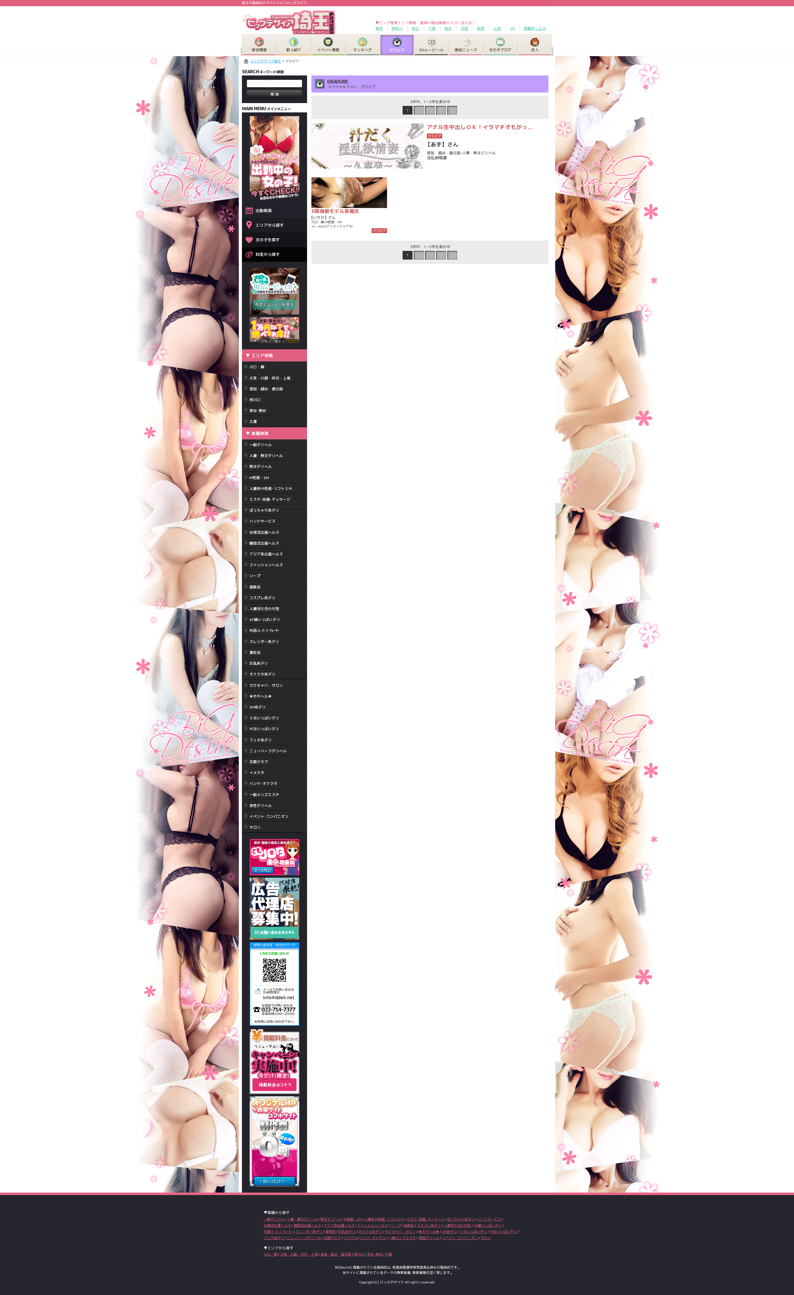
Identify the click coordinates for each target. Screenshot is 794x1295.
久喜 (253, 421)
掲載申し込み (535, 28)
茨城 (464, 28)
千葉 (431, 28)
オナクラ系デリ (262, 674)
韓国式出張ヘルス (264, 543)
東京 (379, 28)
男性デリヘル (260, 805)
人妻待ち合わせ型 (264, 608)
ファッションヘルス (266, 565)
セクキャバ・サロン (266, 685)
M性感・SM (259, 477)
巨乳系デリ (258, 663)
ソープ (255, 575)
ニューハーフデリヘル (268, 751)
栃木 (448, 28)
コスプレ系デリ (262, 597)
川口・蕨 (256, 366)
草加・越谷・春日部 (266, 389)
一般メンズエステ (264, 794)
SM (512, 28)
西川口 (255, 399)
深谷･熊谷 (257, 410)
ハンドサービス (262, 521)
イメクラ (256, 772)
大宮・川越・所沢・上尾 (269, 378)
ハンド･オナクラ (263, 783)
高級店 (255, 587)
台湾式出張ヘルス (264, 532)
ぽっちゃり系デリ (264, 510)
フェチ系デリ (260, 740)
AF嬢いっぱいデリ (264, 619)
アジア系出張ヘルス (266, 554)
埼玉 (415, 28)
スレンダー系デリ (264, 641)
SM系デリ (257, 707)
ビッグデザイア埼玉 (265, 61)
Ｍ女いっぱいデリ (264, 728)
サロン (255, 827)
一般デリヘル (260, 444)
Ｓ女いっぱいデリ (264, 718)
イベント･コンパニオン (268, 816)
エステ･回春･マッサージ (269, 499)
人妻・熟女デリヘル (266, 455)
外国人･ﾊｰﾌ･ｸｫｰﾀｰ (264, 630)
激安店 (255, 652)
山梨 (497, 28)
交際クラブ (258, 761)
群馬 (480, 28)
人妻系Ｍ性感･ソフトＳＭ (270, 488)
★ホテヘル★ (260, 696)
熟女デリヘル (260, 466)
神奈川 (397, 28)
